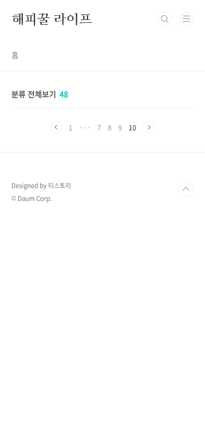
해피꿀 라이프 (51, 19)
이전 (56, 127)
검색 (165, 19)
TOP (186, 189)
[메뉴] (186, 18)
